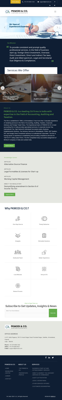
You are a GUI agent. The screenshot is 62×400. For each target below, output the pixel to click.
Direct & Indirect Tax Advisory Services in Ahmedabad (43, 374)
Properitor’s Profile (23, 374)
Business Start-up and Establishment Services (41, 369)
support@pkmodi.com (15, 348)
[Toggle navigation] (55, 11)
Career (7, 376)
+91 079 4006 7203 (15, 345)
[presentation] (3, 88)
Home (7, 368)
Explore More (9, 145)
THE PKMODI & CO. (23, 369)
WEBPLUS (53, 396)
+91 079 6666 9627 (14, 346)
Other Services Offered (40, 383)
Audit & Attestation (39, 377)
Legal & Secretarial (39, 380)
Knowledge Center (9, 372)
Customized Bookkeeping (41, 386)
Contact (8, 379)
